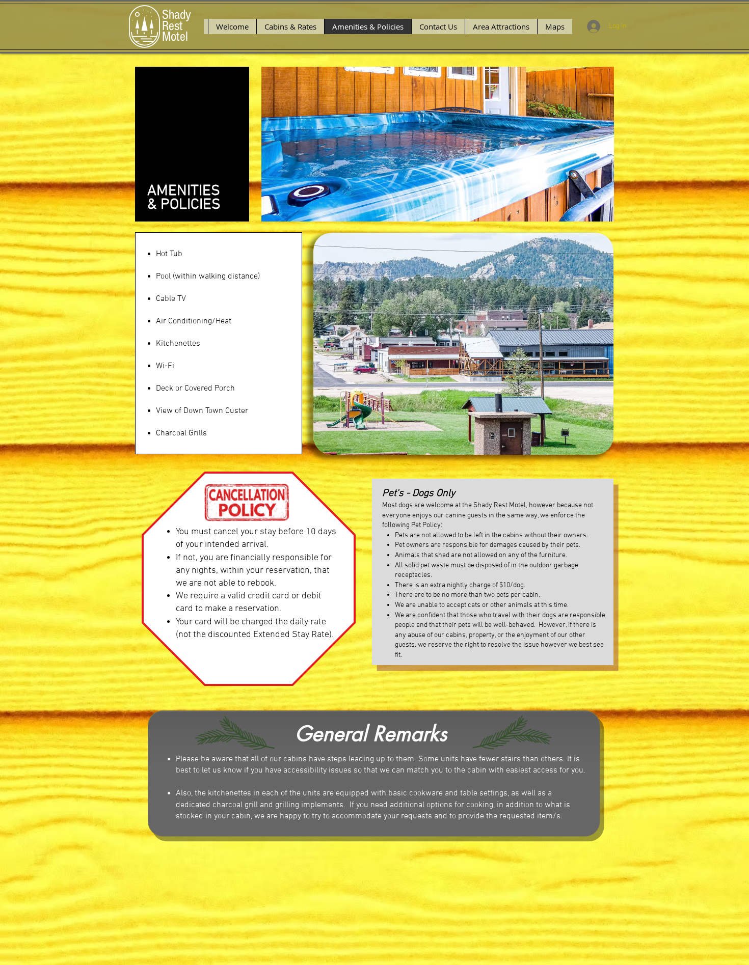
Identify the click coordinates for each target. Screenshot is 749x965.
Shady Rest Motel (176, 25)
